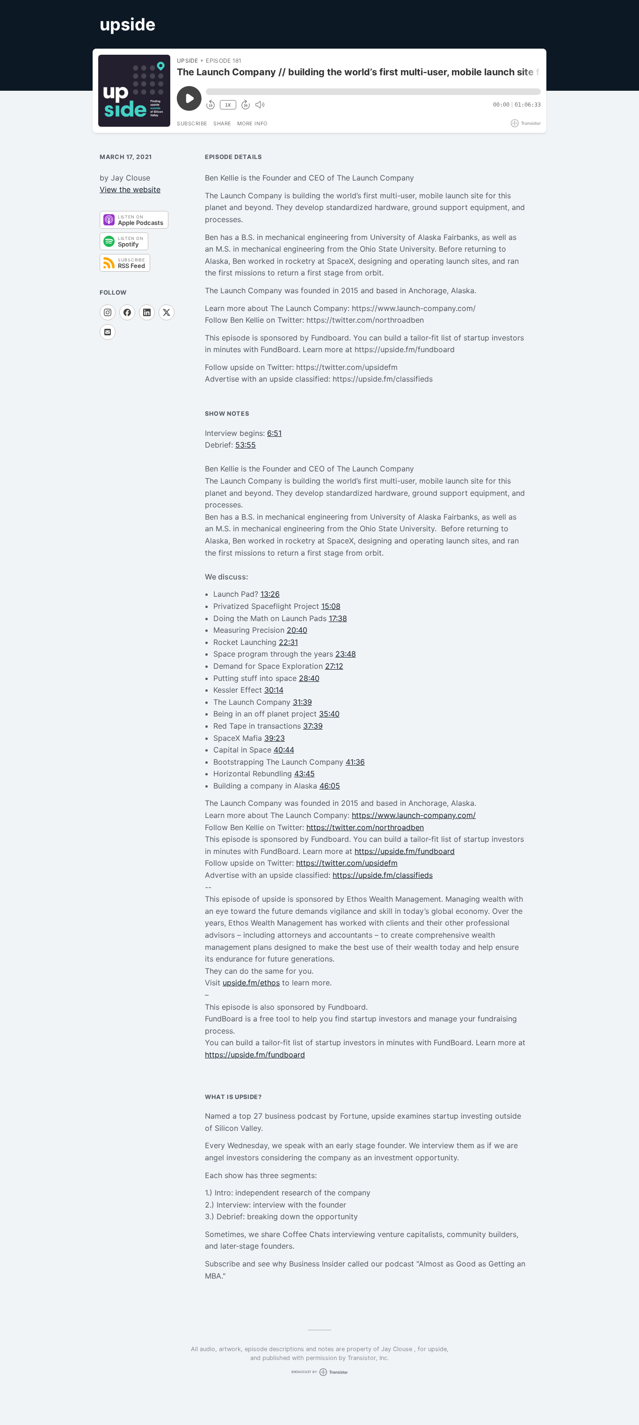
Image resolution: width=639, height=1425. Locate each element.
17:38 (338, 618)
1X (228, 105)
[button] (373, 91)
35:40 (329, 713)
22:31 (288, 642)
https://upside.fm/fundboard (405, 851)
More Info (252, 123)
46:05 (330, 785)
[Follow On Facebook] (127, 312)
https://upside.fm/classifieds (383, 875)
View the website (130, 189)
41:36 (355, 762)
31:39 (302, 702)
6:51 (274, 433)
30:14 (273, 689)
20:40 (297, 630)
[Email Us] (108, 332)
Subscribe (192, 123)
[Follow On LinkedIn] (147, 312)
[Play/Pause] (134, 90)
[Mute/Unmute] (259, 105)
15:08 (331, 606)
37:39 (313, 726)
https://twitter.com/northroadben (365, 827)
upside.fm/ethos (251, 982)
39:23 (274, 738)
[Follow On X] (166, 312)
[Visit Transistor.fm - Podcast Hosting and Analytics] (526, 123)
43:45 (304, 773)
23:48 (345, 653)
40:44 (284, 749)
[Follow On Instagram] (108, 312)
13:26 (270, 594)
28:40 (309, 678)
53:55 (245, 444)
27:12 (334, 666)
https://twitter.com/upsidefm (347, 863)
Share (222, 123)
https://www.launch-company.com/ (414, 815)
